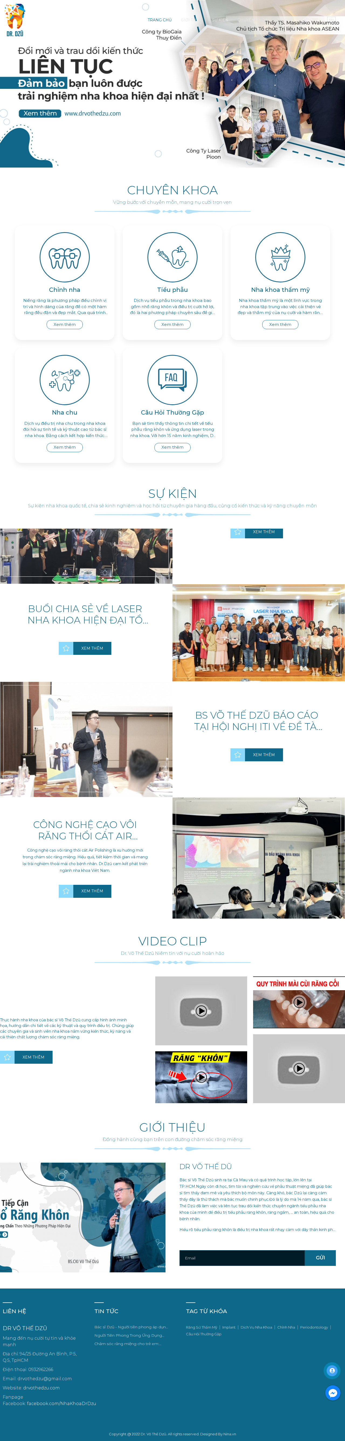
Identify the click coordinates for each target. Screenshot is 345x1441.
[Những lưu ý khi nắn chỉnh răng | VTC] (299, 1068)
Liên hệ (310, 20)
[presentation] (11, 84)
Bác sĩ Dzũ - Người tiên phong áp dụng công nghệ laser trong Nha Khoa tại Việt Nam (131, 1327)
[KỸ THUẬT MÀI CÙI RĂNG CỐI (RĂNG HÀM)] (299, 1002)
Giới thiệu (192, 20)
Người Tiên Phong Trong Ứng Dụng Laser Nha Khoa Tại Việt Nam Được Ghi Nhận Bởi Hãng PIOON (131, 1335)
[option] (172, 609)
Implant (229, 1327)
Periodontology (314, 1327)
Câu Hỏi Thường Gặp (204, 1334)
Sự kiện (220, 20)
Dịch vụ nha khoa (256, 1327)
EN (331, 20)
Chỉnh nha (286, 1327)
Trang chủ (160, 20)
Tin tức (284, 20)
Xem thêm (65, 324)
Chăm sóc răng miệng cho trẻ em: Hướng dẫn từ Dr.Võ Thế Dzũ (126, 1344)
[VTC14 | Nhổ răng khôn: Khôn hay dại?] (201, 1011)
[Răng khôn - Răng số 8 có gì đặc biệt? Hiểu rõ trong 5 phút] (201, 1077)
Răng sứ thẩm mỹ (201, 1327)
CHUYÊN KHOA (252, 20)
